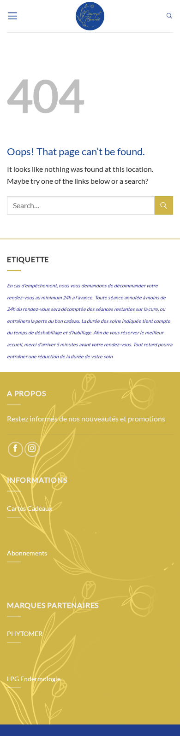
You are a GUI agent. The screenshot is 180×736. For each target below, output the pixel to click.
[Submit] (164, 205)
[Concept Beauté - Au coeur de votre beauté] (90, 16)
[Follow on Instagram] (32, 449)
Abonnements (27, 553)
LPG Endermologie (33, 679)
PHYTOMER (24, 633)
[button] (12, 16)
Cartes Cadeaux (29, 508)
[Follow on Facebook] (15, 449)
